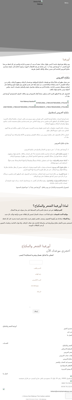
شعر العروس (68, 352)
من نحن (69, 332)
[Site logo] (36, 3)
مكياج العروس (67, 359)
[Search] (1, 3)
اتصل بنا (69, 335)
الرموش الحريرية (66, 369)
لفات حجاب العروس (65, 355)
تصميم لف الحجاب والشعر (64, 362)
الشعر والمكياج (67, 345)
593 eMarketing (42, 399)
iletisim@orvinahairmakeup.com (61, 391)
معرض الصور (68, 328)
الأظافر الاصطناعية (66, 365)
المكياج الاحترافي (66, 349)
